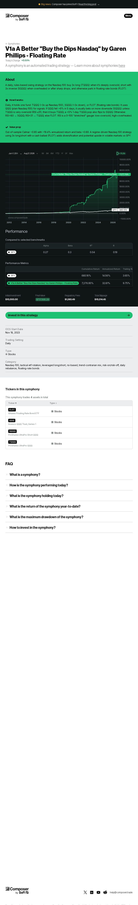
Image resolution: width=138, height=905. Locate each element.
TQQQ (12, 442)
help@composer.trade (121, 892)
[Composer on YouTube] (98, 892)
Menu (128, 15)
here (122, 65)
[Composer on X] (85, 892)
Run (122, 153)
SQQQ (12, 431)
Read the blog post (87, 4)
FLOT (12, 409)
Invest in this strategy (23, 315)
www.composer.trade (18, 217)
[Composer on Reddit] (105, 892)
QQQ (11, 420)
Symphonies (14, 43)
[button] (11, 252)
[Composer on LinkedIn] (92, 892)
